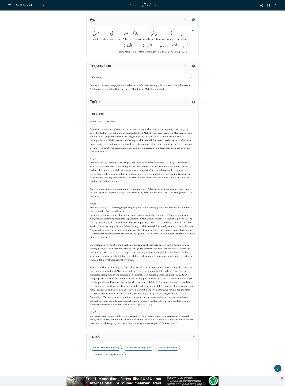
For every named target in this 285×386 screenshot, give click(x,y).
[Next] (155, 5)
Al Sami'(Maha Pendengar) (106, 347)
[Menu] (10, 5)
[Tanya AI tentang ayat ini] (277, 368)
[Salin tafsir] (193, 102)
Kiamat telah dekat (167, 347)
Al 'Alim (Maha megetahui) (139, 347)
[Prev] (130, 5)
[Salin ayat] (193, 20)
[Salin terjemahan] (193, 66)
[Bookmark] (268, 5)
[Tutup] (282, 378)
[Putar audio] (192, 30)
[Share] (262, 5)
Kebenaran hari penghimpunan (108, 354)
